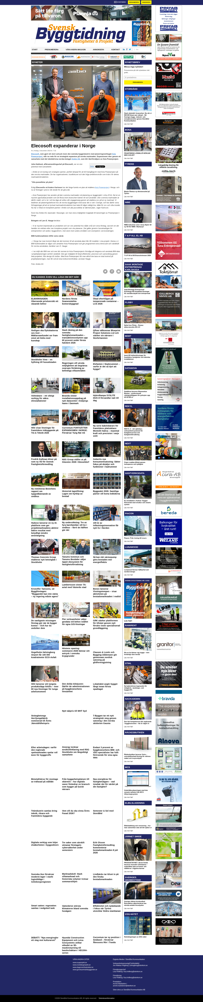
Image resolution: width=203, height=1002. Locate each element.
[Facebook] (112, 271)
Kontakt (115, 50)
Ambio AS (76, 159)
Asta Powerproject (102, 187)
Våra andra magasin (76, 50)
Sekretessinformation (107, 998)
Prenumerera (134, 2)
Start (35, 50)
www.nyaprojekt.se (80, 962)
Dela (92, 166)
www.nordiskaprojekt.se (82, 965)
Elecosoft (35, 154)
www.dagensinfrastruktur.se (83, 967)
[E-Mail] (118, 271)
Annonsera (146, 2)
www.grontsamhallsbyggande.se (85, 970)
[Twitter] (105, 271)
